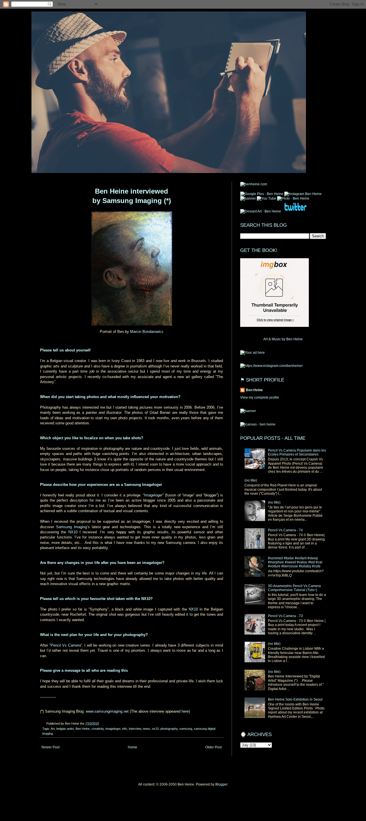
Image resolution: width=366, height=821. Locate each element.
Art (53, 728)
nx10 (155, 728)
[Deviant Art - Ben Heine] (260, 211)
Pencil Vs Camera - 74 (285, 530)
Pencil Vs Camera (66, 645)
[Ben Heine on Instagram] (271, 366)
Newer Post (50, 747)
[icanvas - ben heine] (257, 424)
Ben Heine (82, 728)
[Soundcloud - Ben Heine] (261, 194)
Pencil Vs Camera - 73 (285, 616)
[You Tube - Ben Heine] (266, 198)
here (185, 711)
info (124, 728)
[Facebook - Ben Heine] (248, 198)
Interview (135, 728)
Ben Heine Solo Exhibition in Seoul (295, 699)
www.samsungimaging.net (107, 711)
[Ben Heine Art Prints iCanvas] (252, 353)
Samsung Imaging (71, 527)
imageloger (113, 728)
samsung (185, 728)
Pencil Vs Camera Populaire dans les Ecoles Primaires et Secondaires (297, 452)
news (146, 728)
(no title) (250, 480)
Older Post (213, 747)
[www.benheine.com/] (253, 184)
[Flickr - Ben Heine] (293, 198)
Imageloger (153, 495)
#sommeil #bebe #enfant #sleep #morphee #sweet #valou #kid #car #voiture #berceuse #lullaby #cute (295, 562)
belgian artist (65, 728)
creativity (98, 728)
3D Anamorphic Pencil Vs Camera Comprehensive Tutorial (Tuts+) (294, 588)
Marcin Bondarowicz (147, 331)
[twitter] (295, 211)
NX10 (72, 532)
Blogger (221, 784)
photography (169, 728)
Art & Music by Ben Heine (283, 339)
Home (132, 747)
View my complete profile (259, 397)
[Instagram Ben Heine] (303, 194)
